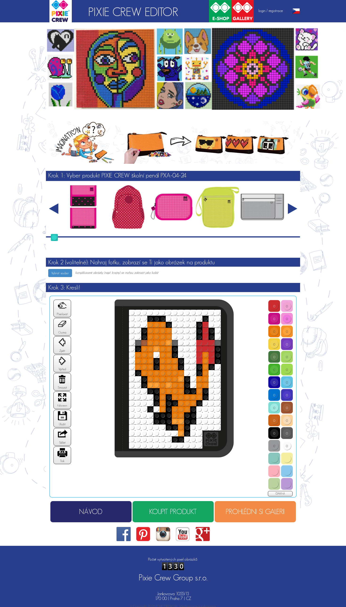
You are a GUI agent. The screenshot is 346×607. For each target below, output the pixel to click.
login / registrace (270, 10)
